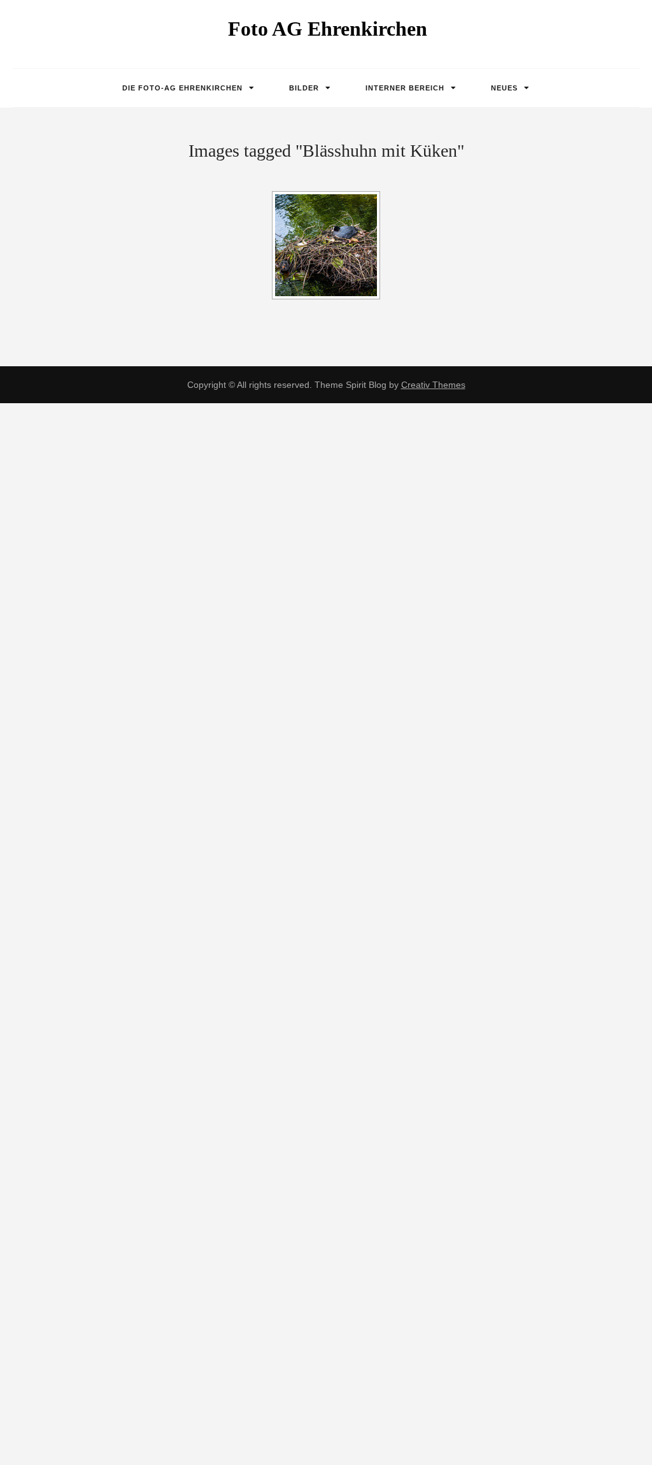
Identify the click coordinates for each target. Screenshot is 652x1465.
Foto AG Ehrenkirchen (327, 28)
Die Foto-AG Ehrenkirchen (182, 88)
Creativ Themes (433, 385)
